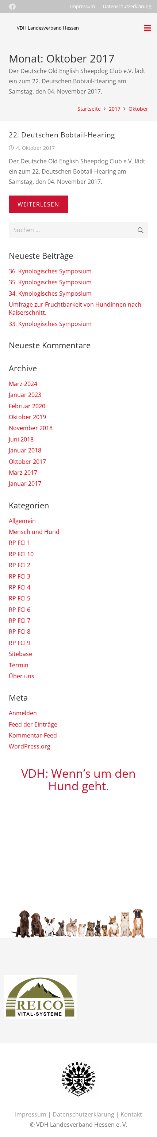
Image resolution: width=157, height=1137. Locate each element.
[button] (147, 27)
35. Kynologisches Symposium (50, 282)
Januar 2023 (25, 395)
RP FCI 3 (19, 576)
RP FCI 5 (19, 598)
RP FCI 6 (19, 610)
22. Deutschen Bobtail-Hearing (62, 135)
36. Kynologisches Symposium (50, 271)
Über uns (21, 676)
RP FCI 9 (19, 643)
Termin (18, 665)
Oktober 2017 (27, 462)
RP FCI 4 (19, 587)
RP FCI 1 (19, 543)
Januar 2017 (25, 484)
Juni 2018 (21, 439)
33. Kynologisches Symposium (50, 324)
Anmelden (23, 713)
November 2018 (31, 428)
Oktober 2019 (27, 417)
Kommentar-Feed (33, 735)
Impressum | (34, 1114)
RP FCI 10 (21, 554)
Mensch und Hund (34, 532)
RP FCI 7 (19, 621)
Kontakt (131, 1114)
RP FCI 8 (19, 632)
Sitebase (20, 654)
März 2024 (23, 384)
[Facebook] (12, 6)
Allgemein (22, 521)
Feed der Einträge (33, 724)
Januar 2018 (25, 450)
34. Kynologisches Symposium (50, 293)
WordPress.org (29, 746)
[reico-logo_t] (36, 980)
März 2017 (23, 473)
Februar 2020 (27, 406)
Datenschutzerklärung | (86, 1114)
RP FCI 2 (19, 565)
